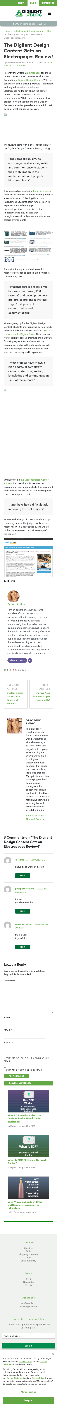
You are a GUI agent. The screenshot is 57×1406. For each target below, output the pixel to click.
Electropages (34, 72)
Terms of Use (38, 1378)
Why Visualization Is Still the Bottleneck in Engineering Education (25, 1205)
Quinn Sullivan (16, 604)
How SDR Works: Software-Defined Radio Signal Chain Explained (24, 1119)
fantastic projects (42, 191)
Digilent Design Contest (29, 80)
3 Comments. (19, 65)
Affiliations (28, 1298)
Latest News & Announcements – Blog (32, 31)
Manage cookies (28, 1391)
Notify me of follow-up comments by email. (26, 1060)
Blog (33, 3)
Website (8, 1042)
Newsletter (28, 1281)
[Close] (53, 1354)
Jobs (28, 1257)
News (28, 1273)
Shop (21, 3)
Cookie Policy (25, 1361)
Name (8, 1017)
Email (8, 1030)
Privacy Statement (15, 1378)
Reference (48, 3)
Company (28, 1242)
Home (7, 31)
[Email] (30, 660)
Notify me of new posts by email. (23, 1070)
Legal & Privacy (28, 1260)
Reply (22, 875)
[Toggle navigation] (49, 13)
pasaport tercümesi (25, 888)
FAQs (28, 1251)
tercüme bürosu (23, 924)
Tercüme (19, 859)
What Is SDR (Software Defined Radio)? (27, 1161)
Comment (10, 980)
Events (28, 1285)
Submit (28, 1345)
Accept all (28, 1400)
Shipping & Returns (28, 1254)
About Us (28, 1248)
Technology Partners (28, 1306)
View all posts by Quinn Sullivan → (35, 817)
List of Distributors (29, 1303)
